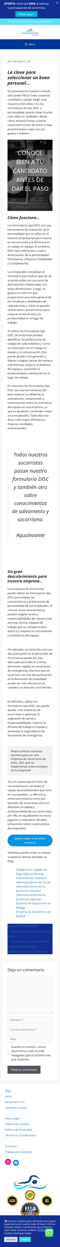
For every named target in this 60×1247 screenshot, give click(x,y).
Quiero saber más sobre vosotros (30, 840)
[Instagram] (8, 1162)
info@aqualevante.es (41, 21)
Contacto (11, 1146)
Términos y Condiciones (20, 1135)
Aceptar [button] (25, 1239)
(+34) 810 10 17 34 (19, 21)
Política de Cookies (17, 1124)
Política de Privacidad (18, 1130)
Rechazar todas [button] (22, 1233)
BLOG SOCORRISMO (25, 926)
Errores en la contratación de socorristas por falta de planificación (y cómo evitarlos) (28, 946)
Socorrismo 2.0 (14, 1102)
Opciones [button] (11, 1239)
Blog (8, 1091)
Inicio (8, 1096)
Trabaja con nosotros (18, 1152)
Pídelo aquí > (26, 14)
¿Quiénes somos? (16, 1107)
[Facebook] (16, 1163)
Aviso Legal (12, 1118)
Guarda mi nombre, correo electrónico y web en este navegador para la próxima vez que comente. (31, 1053)
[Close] (57, 2)
